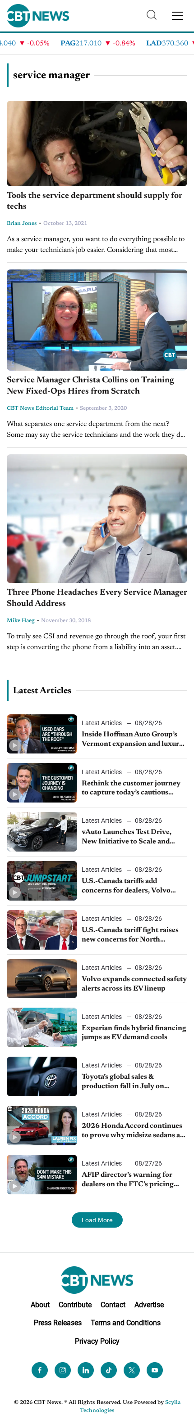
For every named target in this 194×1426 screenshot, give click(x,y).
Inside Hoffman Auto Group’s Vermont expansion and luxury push (132, 740)
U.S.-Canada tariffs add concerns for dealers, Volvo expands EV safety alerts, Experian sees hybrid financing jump (133, 887)
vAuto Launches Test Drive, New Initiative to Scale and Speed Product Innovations (127, 838)
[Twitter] (132, 1370)
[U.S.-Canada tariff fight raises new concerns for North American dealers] (42, 930)
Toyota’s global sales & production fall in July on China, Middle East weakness (130, 1082)
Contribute (75, 1304)
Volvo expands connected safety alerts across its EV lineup (134, 984)
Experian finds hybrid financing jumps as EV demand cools (134, 1033)
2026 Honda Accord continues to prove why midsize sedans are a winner (134, 1131)
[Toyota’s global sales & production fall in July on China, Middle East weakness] (42, 1076)
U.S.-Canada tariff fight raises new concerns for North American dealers (130, 936)
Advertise (149, 1304)
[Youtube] (155, 1370)
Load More (97, 1220)
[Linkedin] (86, 1370)
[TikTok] (109, 1370)
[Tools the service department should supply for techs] (97, 143)
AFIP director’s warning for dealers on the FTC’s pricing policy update (128, 1180)
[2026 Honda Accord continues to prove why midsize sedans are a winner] (42, 1125)
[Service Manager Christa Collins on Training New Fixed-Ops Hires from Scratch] (97, 320)
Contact (113, 1304)
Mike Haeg (21, 620)
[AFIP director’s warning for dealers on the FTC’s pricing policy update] (42, 1174)
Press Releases (58, 1322)
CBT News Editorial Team (40, 408)
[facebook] (40, 1370)
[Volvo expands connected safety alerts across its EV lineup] (42, 979)
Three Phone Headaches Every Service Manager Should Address (97, 598)
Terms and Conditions (126, 1322)
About (40, 1304)
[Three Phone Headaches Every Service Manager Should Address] (97, 518)
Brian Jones (22, 223)
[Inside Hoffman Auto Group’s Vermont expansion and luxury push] (42, 734)
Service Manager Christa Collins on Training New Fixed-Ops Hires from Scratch (90, 386)
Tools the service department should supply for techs (94, 201)
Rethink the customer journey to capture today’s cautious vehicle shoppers (131, 789)
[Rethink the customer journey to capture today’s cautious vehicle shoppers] (42, 783)
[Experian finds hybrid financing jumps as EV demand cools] (42, 1027)
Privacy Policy (97, 1341)
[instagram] (63, 1370)
